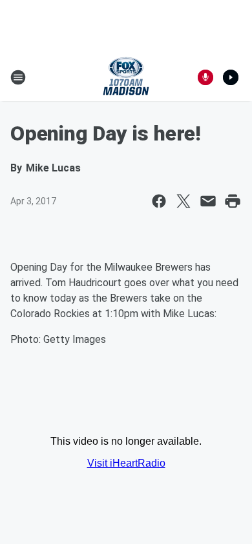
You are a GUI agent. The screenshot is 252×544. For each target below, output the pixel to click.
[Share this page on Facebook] (159, 201)
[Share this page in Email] (208, 201)
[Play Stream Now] (230, 77)
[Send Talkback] (205, 77)
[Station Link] (126, 77)
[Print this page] (233, 201)
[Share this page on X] (183, 201)
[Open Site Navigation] (18, 77)
